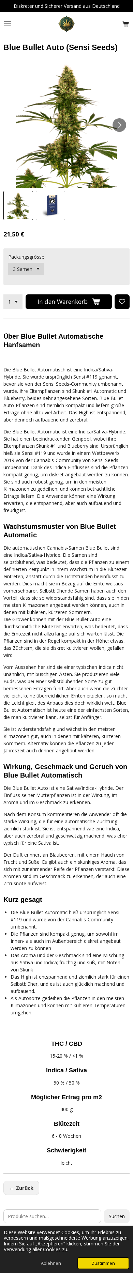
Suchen (117, 1216)
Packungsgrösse (26, 257)
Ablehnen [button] (51, 1263)
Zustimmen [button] (103, 1263)
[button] (18, 205)
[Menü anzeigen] (7, 24)
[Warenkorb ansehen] (125, 24)
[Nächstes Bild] (119, 125)
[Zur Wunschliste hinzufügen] (122, 301)
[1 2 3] (13, 301)
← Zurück (21, 1187)
